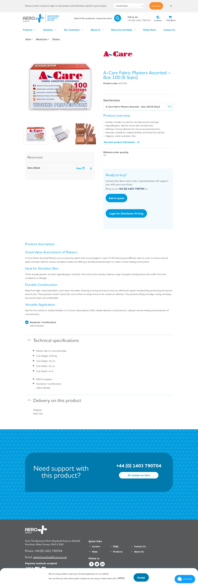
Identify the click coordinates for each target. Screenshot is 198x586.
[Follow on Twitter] (96, 564)
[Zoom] (29, 117)
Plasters (56, 39)
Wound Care (41, 39)
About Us (95, 29)
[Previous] (30, 86)
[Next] (89, 86)
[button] (185, 579)
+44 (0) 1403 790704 (139, 20)
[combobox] (138, 106)
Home (28, 39)
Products (27, 29)
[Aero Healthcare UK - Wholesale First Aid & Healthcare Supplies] (41, 18)
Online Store (149, 29)
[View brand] (117, 53)
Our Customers (72, 29)
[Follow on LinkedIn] (102, 564)
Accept (141, 577)
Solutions (48, 29)
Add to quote (116, 198)
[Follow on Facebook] (91, 564)
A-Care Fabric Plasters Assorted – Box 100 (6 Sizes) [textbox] (133, 106)
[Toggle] (29, 341)
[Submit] (117, 18)
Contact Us (169, 29)
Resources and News (121, 29)
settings (121, 577)
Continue (156, 5)
